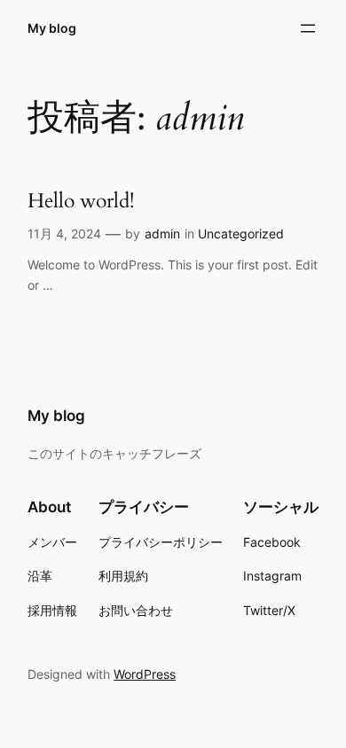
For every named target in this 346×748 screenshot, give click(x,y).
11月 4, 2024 (64, 233)
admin (162, 233)
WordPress (145, 674)
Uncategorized (241, 233)
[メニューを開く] (307, 28)
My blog (52, 27)
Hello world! (81, 201)
